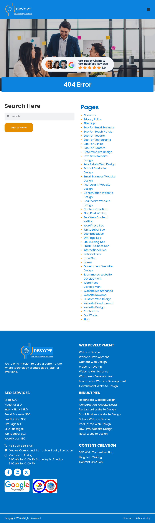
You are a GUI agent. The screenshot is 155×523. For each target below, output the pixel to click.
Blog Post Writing (95, 213)
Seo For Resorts (94, 136)
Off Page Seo (92, 238)
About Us (90, 115)
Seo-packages (94, 234)
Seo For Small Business (99, 127)
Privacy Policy (93, 119)
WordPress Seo (94, 225)
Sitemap (89, 123)
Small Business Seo (96, 246)
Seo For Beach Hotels (98, 131)
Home (88, 262)
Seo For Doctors (94, 148)
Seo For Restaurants (97, 140)
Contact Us (91, 311)
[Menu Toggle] (148, 9)
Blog (86, 319)
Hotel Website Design (98, 152)
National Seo (92, 254)
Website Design (94, 307)
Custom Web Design (97, 299)
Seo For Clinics (93, 144)
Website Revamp (95, 295)
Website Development (98, 303)
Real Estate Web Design (99, 164)
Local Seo (90, 258)
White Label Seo (94, 229)
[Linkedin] (17, 472)
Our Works (91, 315)
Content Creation (95, 209)
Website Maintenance (98, 291)
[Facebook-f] (8, 472)
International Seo (95, 250)
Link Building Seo (94, 242)
